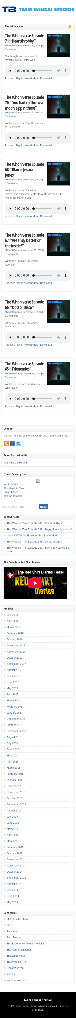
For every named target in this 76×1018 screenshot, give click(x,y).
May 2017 (12, 688)
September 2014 (16, 877)
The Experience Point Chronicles (26, 943)
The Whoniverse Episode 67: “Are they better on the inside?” (24, 240)
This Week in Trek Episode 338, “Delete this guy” (34, 541)
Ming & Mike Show (17, 919)
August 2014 (14, 883)
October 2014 (14, 871)
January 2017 (15, 712)
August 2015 (14, 810)
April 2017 (13, 694)
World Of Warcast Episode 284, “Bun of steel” (32, 535)
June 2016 (13, 749)
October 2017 (14, 657)
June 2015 (13, 822)
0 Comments (11, 183)
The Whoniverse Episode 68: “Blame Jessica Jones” (24, 169)
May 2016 (12, 755)
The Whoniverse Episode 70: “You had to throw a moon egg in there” (24, 102)
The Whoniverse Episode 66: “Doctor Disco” (24, 304)
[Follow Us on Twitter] (18, 443)
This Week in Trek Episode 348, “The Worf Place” (35, 523)
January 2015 (15, 853)
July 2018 (12, 615)
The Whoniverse (13, 495)
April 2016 (13, 761)
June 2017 (13, 682)
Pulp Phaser (11, 492)
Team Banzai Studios (38, 1000)
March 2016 (13, 767)
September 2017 (16, 663)
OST (9, 925)
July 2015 (12, 816)
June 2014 (13, 896)
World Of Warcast (13, 484)
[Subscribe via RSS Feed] (6, 443)
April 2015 (13, 835)
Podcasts (12, 931)
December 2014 (16, 859)
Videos (11, 974)
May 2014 (12, 902)
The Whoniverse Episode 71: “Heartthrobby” (24, 38)
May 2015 (12, 828)
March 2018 (13, 627)
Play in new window (26, 78)
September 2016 (16, 731)
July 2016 (12, 743)
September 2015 (16, 804)
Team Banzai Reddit (15, 462)
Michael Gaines (13, 45)
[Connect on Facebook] (12, 443)
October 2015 (14, 798)
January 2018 (15, 639)
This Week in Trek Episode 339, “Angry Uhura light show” (39, 529)
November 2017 (16, 651)
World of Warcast (16, 980)
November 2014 (16, 865)
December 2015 (16, 786)
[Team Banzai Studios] (38, 11)
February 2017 (15, 706)
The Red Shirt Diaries (19, 949)
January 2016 (15, 780)
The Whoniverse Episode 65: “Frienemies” (24, 366)
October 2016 (14, 725)
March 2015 (13, 841)
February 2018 (15, 633)
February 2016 (15, 773)
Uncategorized (15, 968)
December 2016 (16, 718)
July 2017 (12, 676)
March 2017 (13, 700)
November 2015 (16, 792)
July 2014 (12, 890)
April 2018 (13, 621)
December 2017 (16, 645)
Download (46, 78)
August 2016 (14, 737)
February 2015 (15, 847)
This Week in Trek (14, 488)
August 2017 (14, 670)
